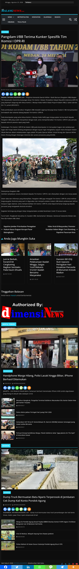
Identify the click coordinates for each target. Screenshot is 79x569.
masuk (13, 295)
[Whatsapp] (15, 94)
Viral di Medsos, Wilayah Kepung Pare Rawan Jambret (34, 534)
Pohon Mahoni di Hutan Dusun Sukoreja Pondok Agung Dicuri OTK (39, 544)
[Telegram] (23, 94)
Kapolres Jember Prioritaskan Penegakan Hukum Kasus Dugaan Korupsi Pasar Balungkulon (20, 229)
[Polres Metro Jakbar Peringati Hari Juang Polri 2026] (8, 413)
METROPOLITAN (23, 17)
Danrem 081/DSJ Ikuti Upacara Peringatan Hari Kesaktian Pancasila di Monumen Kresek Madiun (66, 266)
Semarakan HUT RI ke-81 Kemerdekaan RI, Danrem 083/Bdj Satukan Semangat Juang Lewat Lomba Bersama (45, 423)
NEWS (10, 17)
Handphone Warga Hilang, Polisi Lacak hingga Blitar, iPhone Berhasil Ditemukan (38, 377)
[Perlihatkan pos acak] (75, 19)
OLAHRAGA (47, 17)
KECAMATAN (7, 492)
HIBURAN (11, 22)
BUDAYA (57, 17)
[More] (27, 94)
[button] (13, 17)
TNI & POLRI (22, 22)
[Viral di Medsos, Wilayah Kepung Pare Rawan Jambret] (8, 535)
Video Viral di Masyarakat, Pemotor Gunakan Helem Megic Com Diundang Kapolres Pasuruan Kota (60, 229)
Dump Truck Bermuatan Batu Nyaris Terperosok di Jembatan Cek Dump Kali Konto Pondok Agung (39, 498)
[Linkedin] (11, 94)
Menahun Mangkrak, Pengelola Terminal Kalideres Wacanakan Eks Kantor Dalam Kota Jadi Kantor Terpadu (46, 401)
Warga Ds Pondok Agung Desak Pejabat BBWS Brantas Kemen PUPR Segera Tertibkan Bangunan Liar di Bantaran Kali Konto (46, 523)
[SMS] (19, 94)
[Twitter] (7, 94)
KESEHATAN (36, 17)
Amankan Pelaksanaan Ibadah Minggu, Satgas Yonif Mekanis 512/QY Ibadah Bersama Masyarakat (39, 267)
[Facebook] (3, 94)
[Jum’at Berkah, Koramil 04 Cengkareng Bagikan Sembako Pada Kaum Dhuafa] (13, 245)
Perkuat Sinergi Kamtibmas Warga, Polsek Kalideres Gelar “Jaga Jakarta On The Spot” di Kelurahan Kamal (45, 434)
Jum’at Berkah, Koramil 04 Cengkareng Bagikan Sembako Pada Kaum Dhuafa (12, 264)
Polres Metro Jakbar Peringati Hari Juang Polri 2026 (34, 412)
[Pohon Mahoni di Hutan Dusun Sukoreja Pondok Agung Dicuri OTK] (8, 545)
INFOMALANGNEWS (17, 90)
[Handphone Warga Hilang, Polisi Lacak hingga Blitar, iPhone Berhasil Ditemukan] (39, 348)
